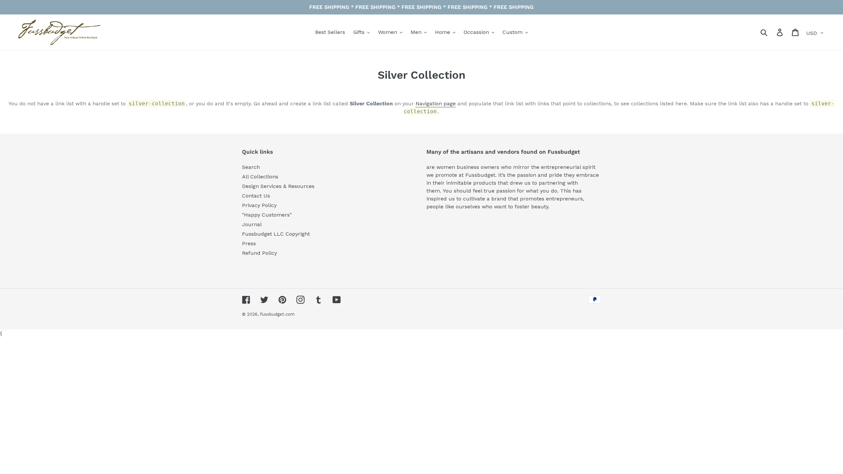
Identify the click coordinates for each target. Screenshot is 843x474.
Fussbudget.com (277, 314)
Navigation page (436, 103)
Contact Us (256, 196)
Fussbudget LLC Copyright (276, 234)
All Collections (260, 176)
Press (249, 243)
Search (251, 167)
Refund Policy (259, 253)
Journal (252, 224)
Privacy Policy (259, 205)
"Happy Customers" (267, 215)
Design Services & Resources (278, 186)
